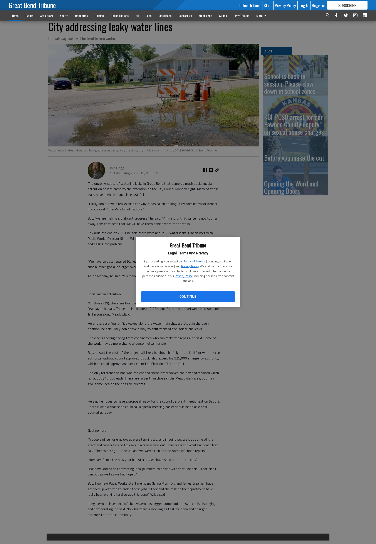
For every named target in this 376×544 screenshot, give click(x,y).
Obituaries (81, 15)
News (15, 15)
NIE (137, 15)
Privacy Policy (190, 266)
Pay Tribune (242, 15)
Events (29, 15)
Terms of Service (194, 261)
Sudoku (223, 15)
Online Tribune (249, 5)
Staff (268, 5)
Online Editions (120, 15)
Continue (188, 296)
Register (318, 5)
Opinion (99, 15)
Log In (304, 5)
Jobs (148, 15)
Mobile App (205, 15)
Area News (46, 15)
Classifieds (164, 15)
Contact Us (185, 15)
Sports (64, 15)
